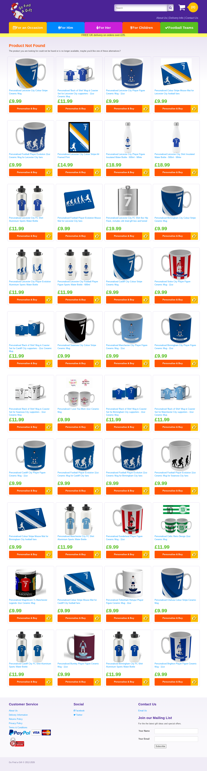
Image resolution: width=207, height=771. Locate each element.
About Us (161, 18)
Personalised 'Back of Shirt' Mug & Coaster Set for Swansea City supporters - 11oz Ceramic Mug (29, 412)
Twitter (79, 715)
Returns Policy (16, 719)
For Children (142, 27)
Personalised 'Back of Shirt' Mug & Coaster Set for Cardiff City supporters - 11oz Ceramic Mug (30, 348)
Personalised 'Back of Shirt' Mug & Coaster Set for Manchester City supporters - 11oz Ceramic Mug (175, 412)
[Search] (170, 7)
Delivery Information (18, 715)
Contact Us (191, 18)
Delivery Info (176, 18)
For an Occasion (29, 27)
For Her (105, 27)
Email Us (142, 710)
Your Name (144, 731)
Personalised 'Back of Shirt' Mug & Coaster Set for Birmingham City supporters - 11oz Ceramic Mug (126, 412)
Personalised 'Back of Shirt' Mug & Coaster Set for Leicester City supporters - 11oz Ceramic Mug (78, 93)
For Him (66, 27)
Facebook (80, 710)
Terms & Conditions (18, 727)
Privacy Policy (15, 723)
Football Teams (180, 27)
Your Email (144, 739)
